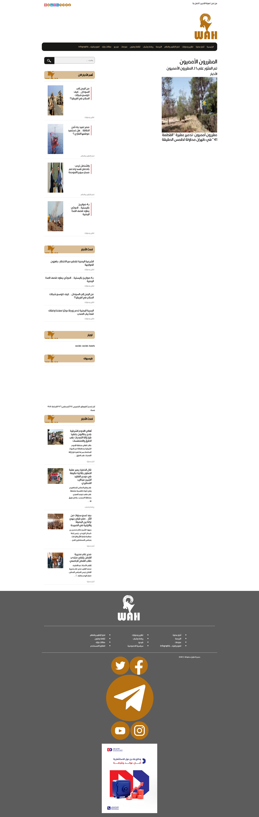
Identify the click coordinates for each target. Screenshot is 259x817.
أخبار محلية (200, 47)
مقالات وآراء (106, 47)
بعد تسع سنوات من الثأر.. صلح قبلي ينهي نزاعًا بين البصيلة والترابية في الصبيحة (80, 520)
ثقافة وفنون (135, 47)
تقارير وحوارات (187, 47)
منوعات (124, 47)
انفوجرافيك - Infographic (89, 47)
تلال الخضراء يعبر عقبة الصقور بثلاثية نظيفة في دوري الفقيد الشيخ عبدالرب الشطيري (80, 476)
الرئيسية (210, 47)
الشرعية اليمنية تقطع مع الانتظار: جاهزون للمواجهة (72, 263)
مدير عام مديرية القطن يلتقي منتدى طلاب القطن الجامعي (80, 557)
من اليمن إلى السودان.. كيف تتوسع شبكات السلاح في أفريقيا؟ (79, 93)
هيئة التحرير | (204, 3)
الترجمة (159, 47)
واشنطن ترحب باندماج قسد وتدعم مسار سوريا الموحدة (78, 169)
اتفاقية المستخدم (97, 646)
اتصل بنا (196, 3)
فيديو (116, 47)
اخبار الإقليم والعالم (172, 47)
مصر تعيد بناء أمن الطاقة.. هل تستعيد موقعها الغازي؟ (78, 130)
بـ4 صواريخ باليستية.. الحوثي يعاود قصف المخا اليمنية (80, 209)
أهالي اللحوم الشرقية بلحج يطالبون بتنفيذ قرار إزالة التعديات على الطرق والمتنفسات (80, 435)
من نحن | (213, 3)
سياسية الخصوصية (135, 646)
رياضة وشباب (148, 47)
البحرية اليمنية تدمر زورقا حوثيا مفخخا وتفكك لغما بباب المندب (71, 312)
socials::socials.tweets (85, 346)
